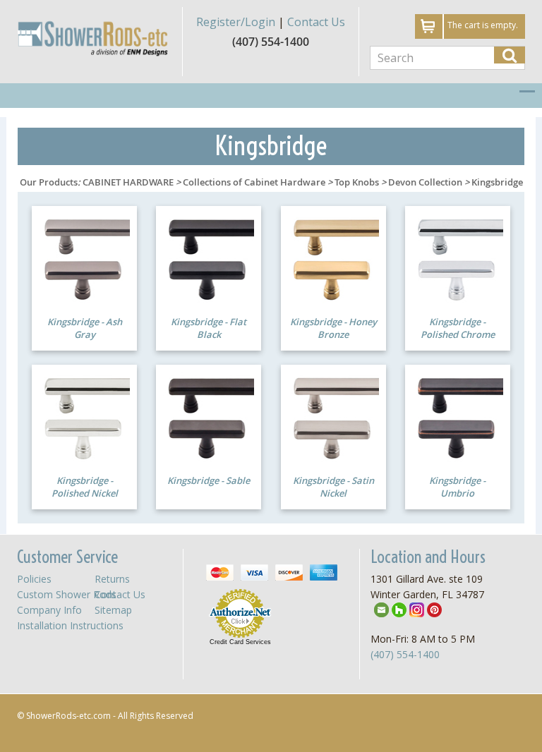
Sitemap (113, 610)
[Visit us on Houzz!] (399, 609)
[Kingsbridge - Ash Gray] (84, 258)
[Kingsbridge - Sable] (208, 417)
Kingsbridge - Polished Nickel (85, 487)
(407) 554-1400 (405, 654)
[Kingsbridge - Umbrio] (457, 417)
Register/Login (235, 22)
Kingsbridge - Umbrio (457, 487)
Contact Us (316, 22)
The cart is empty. (482, 25)
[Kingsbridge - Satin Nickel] (333, 417)
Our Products (49, 182)
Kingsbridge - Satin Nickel (333, 487)
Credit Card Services (240, 641)
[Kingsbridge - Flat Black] (208, 258)
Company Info (49, 610)
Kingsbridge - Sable (208, 480)
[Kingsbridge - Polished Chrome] (457, 258)
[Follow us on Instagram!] (416, 609)
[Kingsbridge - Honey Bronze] (333, 258)
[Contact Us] (381, 609)
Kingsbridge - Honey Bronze (333, 328)
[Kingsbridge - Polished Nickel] (84, 417)
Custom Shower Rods (66, 594)
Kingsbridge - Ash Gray (84, 328)
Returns (112, 579)
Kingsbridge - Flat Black (208, 328)
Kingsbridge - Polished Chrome (458, 328)
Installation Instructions (70, 625)
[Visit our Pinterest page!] (434, 609)
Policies (34, 579)
